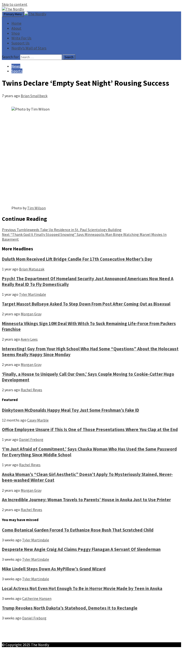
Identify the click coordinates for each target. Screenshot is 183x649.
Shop (15, 33)
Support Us (20, 43)
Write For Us (21, 38)
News (15, 66)
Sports (16, 71)
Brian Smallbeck (34, 95)
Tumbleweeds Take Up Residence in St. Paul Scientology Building (62, 229)
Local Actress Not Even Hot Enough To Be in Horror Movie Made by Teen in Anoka (82, 588)
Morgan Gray (31, 313)
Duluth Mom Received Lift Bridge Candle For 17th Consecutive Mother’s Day (77, 259)
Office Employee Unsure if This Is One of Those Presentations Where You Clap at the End (90, 429)
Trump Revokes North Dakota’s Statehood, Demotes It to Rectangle (69, 608)
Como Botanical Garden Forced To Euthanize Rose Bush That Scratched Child (77, 530)
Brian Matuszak (31, 269)
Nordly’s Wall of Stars (28, 48)
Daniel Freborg (31, 439)
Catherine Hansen (36, 598)
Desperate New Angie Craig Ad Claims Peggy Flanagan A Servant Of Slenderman (81, 549)
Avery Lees (29, 339)
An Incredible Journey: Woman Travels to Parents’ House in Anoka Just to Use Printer (86, 499)
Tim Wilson (36, 208)
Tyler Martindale (32, 294)
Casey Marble (38, 420)
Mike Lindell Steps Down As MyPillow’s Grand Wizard (54, 569)
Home (16, 23)
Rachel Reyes (31, 389)
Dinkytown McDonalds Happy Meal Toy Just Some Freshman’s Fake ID (70, 410)
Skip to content (14, 4)
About (16, 28)
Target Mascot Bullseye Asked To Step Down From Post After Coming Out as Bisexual (86, 304)
